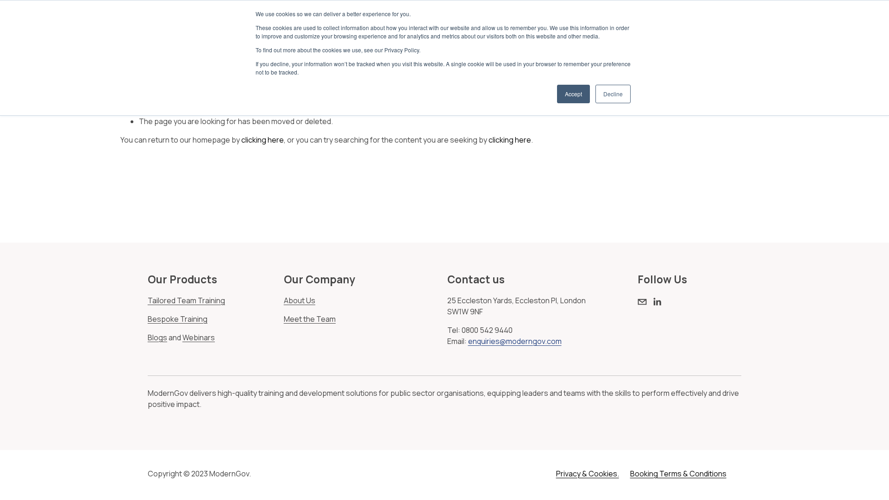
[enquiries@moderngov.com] (642, 301)
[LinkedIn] (657, 301)
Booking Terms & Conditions (678, 474)
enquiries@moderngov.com (515, 341)
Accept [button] (573, 94)
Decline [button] (613, 94)
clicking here (262, 140)
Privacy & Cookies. (587, 474)
